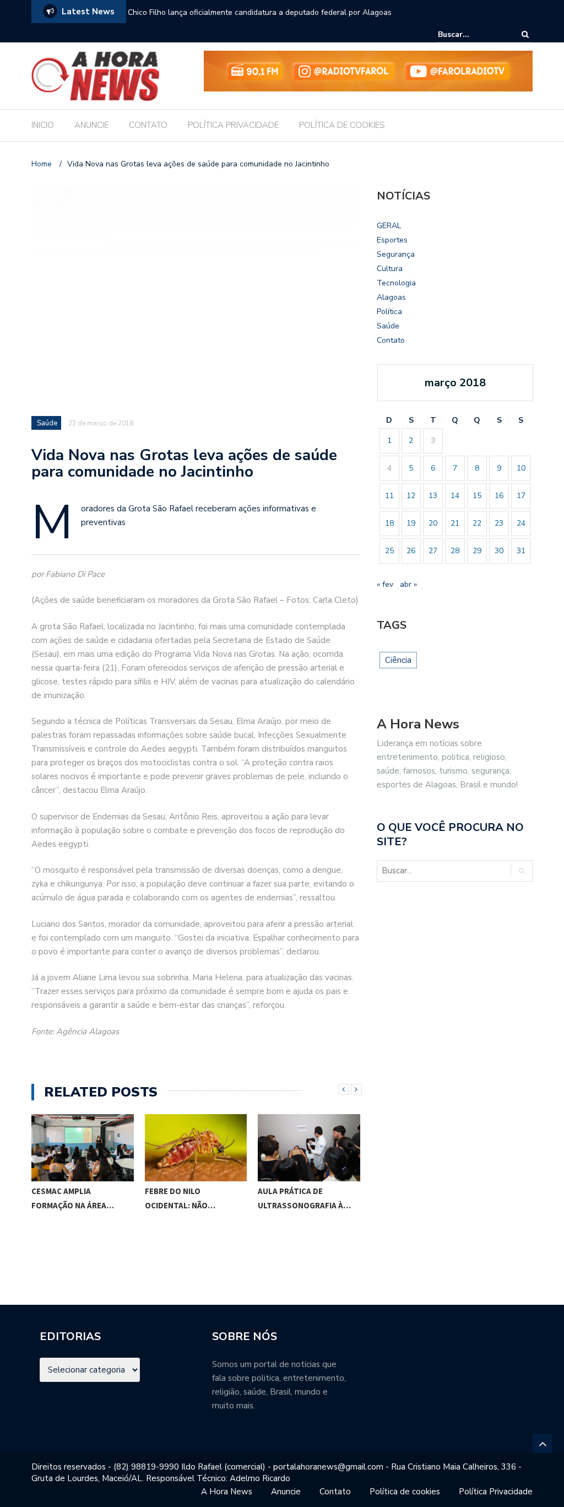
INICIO (42, 125)
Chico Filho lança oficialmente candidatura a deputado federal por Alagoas (260, 12)
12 (410, 495)
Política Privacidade (496, 1491)
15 (477, 495)
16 (499, 495)
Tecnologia (396, 283)
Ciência (398, 660)
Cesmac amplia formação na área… (72, 1198)
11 (389, 495)
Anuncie (286, 1491)
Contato (391, 340)
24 (521, 523)
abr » (408, 584)
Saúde (47, 423)
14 (455, 495)
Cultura (390, 268)
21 (455, 523)
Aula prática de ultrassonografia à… (304, 1198)
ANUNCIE (91, 125)
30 (499, 550)
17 (521, 495)
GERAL (389, 225)
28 (455, 550)
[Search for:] (471, 34)
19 (410, 523)
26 (410, 550)
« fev (385, 584)
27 (433, 550)
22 (477, 523)
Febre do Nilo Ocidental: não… (180, 1198)
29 (477, 550)
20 (433, 523)
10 (521, 468)
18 (389, 523)
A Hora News (226, 1491)
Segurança (396, 254)
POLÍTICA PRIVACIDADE (233, 125)
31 (521, 550)
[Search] (525, 34)
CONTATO (148, 125)
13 (433, 495)
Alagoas (391, 297)
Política (389, 311)
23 (499, 523)
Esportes (392, 240)
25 (389, 550)
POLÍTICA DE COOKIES (342, 125)
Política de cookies (405, 1491)
